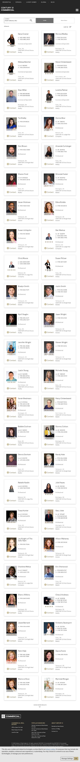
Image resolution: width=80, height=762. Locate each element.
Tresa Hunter (23, 510)
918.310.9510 (62, 488)
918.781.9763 (62, 600)
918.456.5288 (62, 290)
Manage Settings (67, 758)
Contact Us (55, 731)
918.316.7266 (24, 544)
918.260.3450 (25, 598)
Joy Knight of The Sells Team (25, 539)
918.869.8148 (62, 516)
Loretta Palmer (62, 90)
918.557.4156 (24, 684)
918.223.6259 (62, 93)
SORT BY (66, 27)
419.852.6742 (62, 179)
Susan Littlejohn (24, 230)
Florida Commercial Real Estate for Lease (40, 729)
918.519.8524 (24, 121)
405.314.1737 (24, 432)
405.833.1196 (62, 235)
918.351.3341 (62, 684)
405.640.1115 (24, 572)
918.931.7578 (62, 460)
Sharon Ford (23, 174)
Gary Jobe (60, 510)
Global (43, 2)
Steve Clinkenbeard (63, 62)
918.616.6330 (62, 432)
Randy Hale (60, 454)
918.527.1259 (62, 262)
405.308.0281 (25, 262)
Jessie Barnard (24, 622)
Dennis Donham (24, 454)
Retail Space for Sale (17, 730)
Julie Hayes (60, 482)
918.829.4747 (61, 570)
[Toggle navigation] (77, 9)
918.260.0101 (62, 376)
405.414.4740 (62, 123)
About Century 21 (57, 723)
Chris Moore (23, 258)
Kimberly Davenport (64, 622)
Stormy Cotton (62, 426)
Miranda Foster (62, 174)
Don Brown (22, 146)
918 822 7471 (24, 290)
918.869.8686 (25, 93)
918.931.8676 (25, 348)
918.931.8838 (25, 234)
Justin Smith (61, 286)
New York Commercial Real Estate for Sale (38, 733)
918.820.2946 (25, 376)
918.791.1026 (62, 628)
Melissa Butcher (24, 62)
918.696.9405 (63, 654)
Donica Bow (60, 118)
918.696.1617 (24, 318)
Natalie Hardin (23, 482)
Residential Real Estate (58, 726)
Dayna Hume (61, 651)
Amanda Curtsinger (63, 146)
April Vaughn (23, 314)
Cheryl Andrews (62, 594)
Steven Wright (62, 342)
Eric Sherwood (62, 566)
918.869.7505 (62, 65)
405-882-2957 (25, 37)
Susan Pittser (61, 258)
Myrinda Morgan (62, 679)
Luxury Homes (31, 2)
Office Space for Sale (17, 727)
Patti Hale (22, 651)
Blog (53, 2)
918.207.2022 (62, 542)
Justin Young (23, 370)
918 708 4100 (25, 206)
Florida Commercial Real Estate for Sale (40, 726)
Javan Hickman (24, 202)
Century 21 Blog (56, 728)
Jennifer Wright (24, 342)
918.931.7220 (62, 292)
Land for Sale (15, 732)
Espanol (19, 2)
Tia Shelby (22, 118)
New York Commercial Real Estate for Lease (38, 736)
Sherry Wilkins (24, 594)
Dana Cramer (23, 34)
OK (76, 758)
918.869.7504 (62, 402)
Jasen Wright (61, 314)
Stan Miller (22, 90)
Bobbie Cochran (24, 426)
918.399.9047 (25, 67)
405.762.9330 (25, 488)
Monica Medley (62, 34)
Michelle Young (62, 370)
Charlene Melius (24, 566)
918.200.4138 (24, 404)
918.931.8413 (62, 206)
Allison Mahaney (62, 538)
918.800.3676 (25, 179)
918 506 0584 (25, 149)
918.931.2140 (62, 318)
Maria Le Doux (23, 679)
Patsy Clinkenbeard (63, 398)
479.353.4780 (24, 460)
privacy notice (50, 749)
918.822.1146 (62, 151)
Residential (7, 2)
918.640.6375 (25, 516)
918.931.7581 (24, 656)
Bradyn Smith (23, 286)
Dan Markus (60, 230)
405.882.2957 (25, 39)
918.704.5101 (62, 37)
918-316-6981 (25, 626)
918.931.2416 (62, 346)
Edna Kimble (61, 202)
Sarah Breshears (24, 398)
